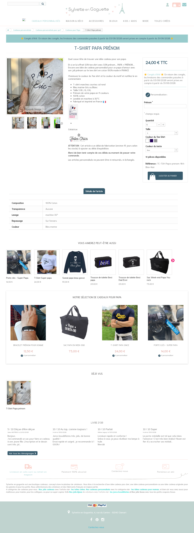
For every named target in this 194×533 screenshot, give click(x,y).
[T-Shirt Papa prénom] (18, 392)
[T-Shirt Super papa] (47, 262)
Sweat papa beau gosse (73, 278)
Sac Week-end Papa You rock (158, 278)
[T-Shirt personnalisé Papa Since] (18, 123)
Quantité (150, 120)
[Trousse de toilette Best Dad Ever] (131, 262)
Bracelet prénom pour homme (28, 345)
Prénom (148, 102)
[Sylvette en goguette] (97, 9)
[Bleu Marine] (151, 140)
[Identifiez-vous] (167, 5)
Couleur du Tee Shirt (156, 136)
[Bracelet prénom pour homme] (28, 322)
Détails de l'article (94, 191)
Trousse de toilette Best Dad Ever (129, 278)
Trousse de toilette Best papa (101, 278)
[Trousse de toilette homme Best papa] (103, 262)
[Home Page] (7, 30)
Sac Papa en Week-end (74, 345)
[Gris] (155, 140)
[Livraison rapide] (28, 466)
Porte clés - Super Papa (17, 278)
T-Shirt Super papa (43, 278)
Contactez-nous (96, 527)
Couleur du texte (154, 146)
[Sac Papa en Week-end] (74, 322)
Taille (148, 129)
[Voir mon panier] (176, 5)
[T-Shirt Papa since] (119, 322)
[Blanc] (147, 140)
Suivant (61, 123)
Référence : (151, 163)
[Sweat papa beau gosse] (75, 262)
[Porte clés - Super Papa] (165, 322)
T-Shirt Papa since (120, 345)
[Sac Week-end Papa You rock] (159, 262)
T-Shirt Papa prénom (15, 408)
